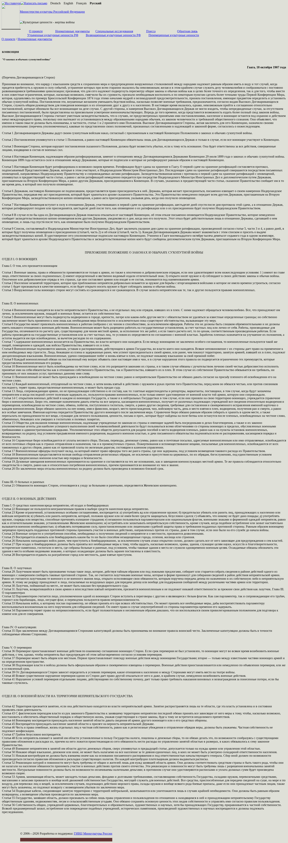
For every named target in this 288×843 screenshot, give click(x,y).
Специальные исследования (114, 31)
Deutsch (55, 3)
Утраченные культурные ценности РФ (52, 35)
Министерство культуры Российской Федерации (52, 11)
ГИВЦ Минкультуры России (93, 833)
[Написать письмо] (34, 3)
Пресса (151, 31)
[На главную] (11, 3)
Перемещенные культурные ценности (174, 35)
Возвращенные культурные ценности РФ (113, 35)
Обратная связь (187, 31)
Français (81, 3)
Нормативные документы (72, 31)
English (68, 3)
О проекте (36, 31)
